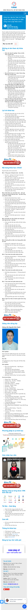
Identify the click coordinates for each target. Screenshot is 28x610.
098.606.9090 (11, 537)
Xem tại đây (15, 534)
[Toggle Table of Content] (15, 44)
